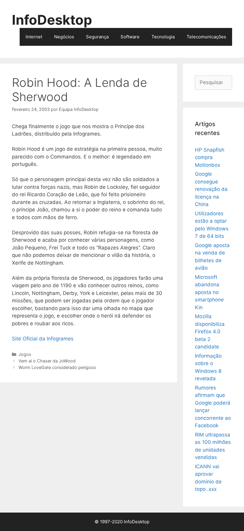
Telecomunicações (206, 37)
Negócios (64, 37)
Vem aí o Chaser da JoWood (47, 360)
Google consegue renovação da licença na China (211, 189)
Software (130, 37)
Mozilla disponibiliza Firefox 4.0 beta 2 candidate (210, 331)
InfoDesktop (52, 20)
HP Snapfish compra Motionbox (209, 157)
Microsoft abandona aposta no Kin (209, 292)
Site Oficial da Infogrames (42, 339)
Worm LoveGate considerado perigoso (57, 367)
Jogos (24, 354)
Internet (34, 37)
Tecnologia (163, 37)
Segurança (97, 37)
